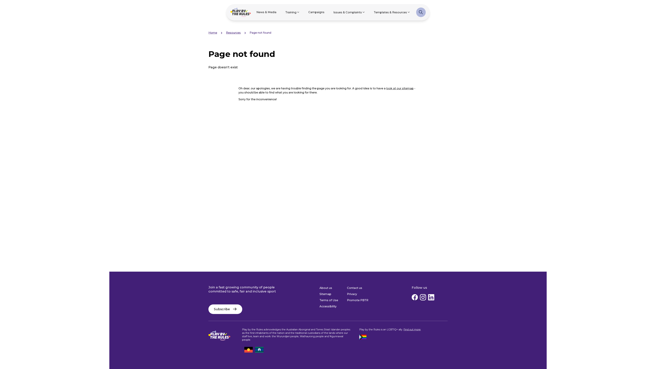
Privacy (352, 294)
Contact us (354, 288)
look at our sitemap (400, 88)
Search (421, 14)
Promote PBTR (357, 300)
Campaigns (316, 12)
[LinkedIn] (431, 298)
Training (290, 12)
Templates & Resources (390, 12)
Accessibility (328, 306)
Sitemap (325, 294)
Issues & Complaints (347, 12)
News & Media (266, 12)
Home (212, 32)
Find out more (412, 329)
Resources (233, 32)
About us (325, 288)
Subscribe (222, 309)
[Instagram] (423, 298)
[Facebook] (415, 298)
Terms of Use (328, 300)
